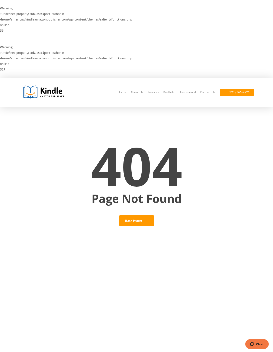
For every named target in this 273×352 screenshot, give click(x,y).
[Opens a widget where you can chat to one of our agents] (257, 344)
